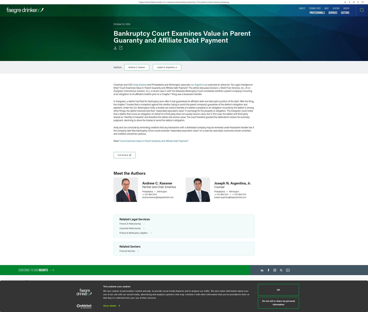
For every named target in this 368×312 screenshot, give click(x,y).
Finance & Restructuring (130, 223)
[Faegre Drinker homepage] (25, 10)
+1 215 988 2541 (221, 194)
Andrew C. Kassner (136, 67)
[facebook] (349, 2)
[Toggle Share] (120, 48)
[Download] (115, 48)
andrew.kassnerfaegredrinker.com (158, 197)
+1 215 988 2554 (149, 194)
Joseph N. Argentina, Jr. (167, 67)
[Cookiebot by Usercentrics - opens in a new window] (84, 306)
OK (278, 290)
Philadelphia (147, 191)
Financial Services (127, 251)
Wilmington (162, 191)
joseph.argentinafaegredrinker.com (230, 197)
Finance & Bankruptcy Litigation (133, 232)
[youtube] (363, 2)
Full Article (123, 155)
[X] (358, 2)
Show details (109, 306)
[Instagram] (353, 2)
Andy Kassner (140, 84)
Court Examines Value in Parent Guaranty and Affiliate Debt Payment (153, 140)
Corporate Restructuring (130, 228)
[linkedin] (345, 2)
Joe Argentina (197, 84)
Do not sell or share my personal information (278, 303)
